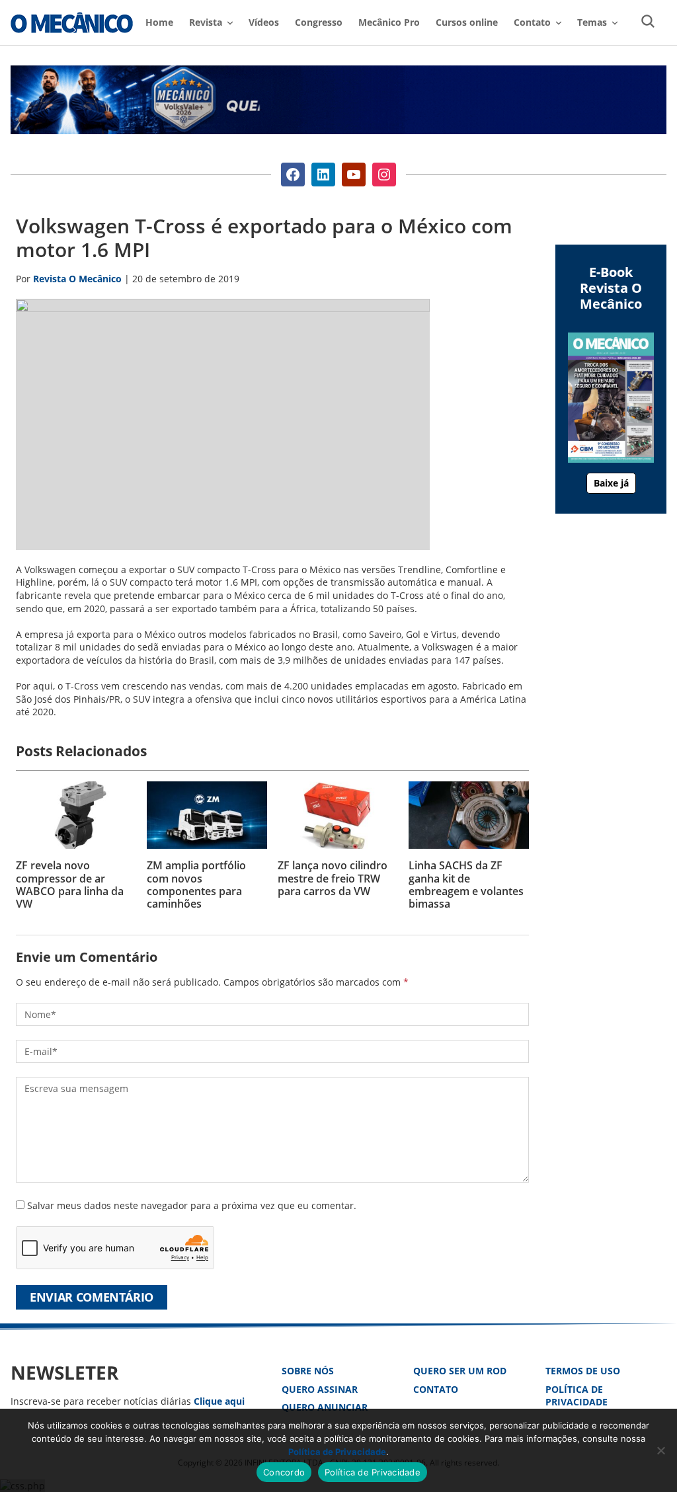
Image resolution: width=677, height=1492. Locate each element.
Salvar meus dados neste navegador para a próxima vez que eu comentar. (191, 1205)
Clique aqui (219, 1401)
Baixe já (611, 483)
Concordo (284, 1472)
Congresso (318, 22)
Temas (592, 22)
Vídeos (264, 22)
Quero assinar (320, 1389)
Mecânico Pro (389, 22)
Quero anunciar (325, 1407)
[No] (660, 1450)
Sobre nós (308, 1370)
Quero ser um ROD (459, 1370)
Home (159, 22)
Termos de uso (582, 1370)
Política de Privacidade (576, 1396)
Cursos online (467, 22)
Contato (435, 1389)
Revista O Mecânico (72, 22)
